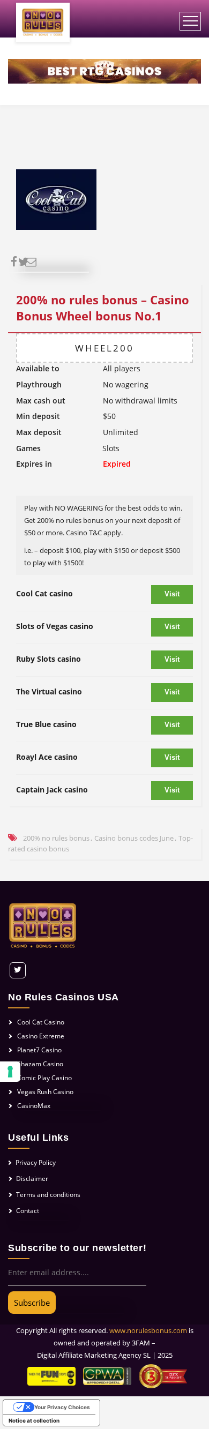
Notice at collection (34, 1420)
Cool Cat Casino (40, 1022)
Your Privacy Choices (62, 1407)
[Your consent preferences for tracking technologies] (10, 1071)
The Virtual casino (49, 691)
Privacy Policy (36, 1162)
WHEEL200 (104, 348)
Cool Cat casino (44, 593)
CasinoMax (33, 1105)
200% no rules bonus (56, 838)
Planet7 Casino (39, 1049)
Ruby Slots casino (48, 659)
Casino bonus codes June (134, 838)
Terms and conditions (48, 1194)
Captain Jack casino (52, 789)
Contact (27, 1210)
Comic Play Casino (44, 1077)
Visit (172, 594)
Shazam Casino (40, 1063)
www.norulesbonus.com (148, 1330)
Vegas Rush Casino (45, 1091)
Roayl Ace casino (47, 757)
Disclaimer (32, 1178)
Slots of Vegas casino (54, 626)
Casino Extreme (40, 1036)
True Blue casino (46, 724)
